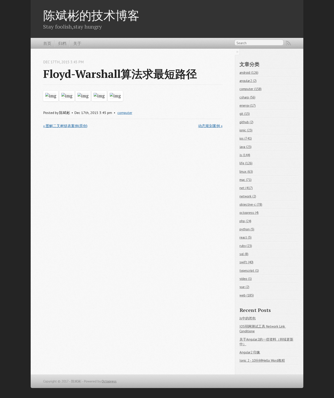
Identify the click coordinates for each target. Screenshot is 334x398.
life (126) (245, 163)
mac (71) (245, 180)
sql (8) (243, 254)
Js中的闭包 (247, 318)
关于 (77, 43)
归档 (62, 43)
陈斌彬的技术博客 (91, 15)
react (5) (245, 237)
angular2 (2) (248, 81)
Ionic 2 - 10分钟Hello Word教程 (262, 360)
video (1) (245, 279)
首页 (47, 43)
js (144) (244, 155)
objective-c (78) (250, 204)
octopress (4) (249, 212)
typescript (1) (249, 270)
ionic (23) (245, 130)
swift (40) (246, 262)
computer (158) (250, 89)
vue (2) (244, 287)
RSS (288, 43)
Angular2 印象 (249, 352)
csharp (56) (247, 97)
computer (124, 112)
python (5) (246, 229)
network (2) (247, 196)
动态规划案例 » (210, 126)
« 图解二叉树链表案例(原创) (65, 126)
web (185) (246, 295)
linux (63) (246, 171)
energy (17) (247, 105)
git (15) (244, 113)
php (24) (245, 221)
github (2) (246, 122)
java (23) (245, 147)
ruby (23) (245, 246)
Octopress (109, 381)
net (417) (246, 188)
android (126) (248, 72)
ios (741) (245, 138)
